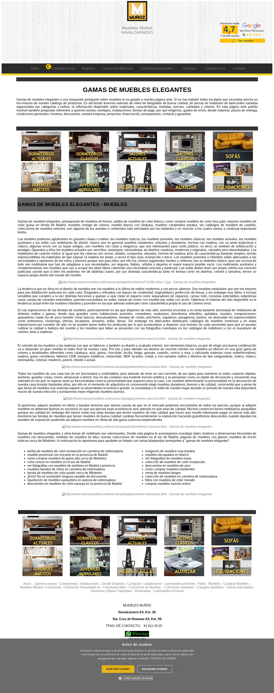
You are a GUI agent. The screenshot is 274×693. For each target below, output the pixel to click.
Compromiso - (69, 583)
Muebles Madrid (31, 587)
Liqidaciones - (154, 583)
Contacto (238, 68)
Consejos (189, 68)
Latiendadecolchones (168, 591)
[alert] (137, 666)
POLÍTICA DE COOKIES (163, 658)
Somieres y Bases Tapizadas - (113, 591)
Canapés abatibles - (211, 587)
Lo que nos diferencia (117, 68)
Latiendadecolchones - (181, 583)
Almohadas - (144, 591)
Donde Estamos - (114, 583)
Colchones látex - (116, 587)
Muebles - (215, 583)
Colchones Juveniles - (180, 587)
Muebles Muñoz (137, 30)
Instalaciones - (91, 583)
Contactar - (135, 583)
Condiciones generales (156, 68)
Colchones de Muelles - (146, 587)
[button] (137, 678)
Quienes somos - (47, 583)
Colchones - (55, 587)
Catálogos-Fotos (63, 68)
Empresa (88, 68)
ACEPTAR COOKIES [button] (118, 669)
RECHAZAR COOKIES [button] (154, 669)
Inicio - (29, 583)
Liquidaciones (215, 68)
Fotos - (203, 583)
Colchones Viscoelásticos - (83, 587)
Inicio (35, 68)
